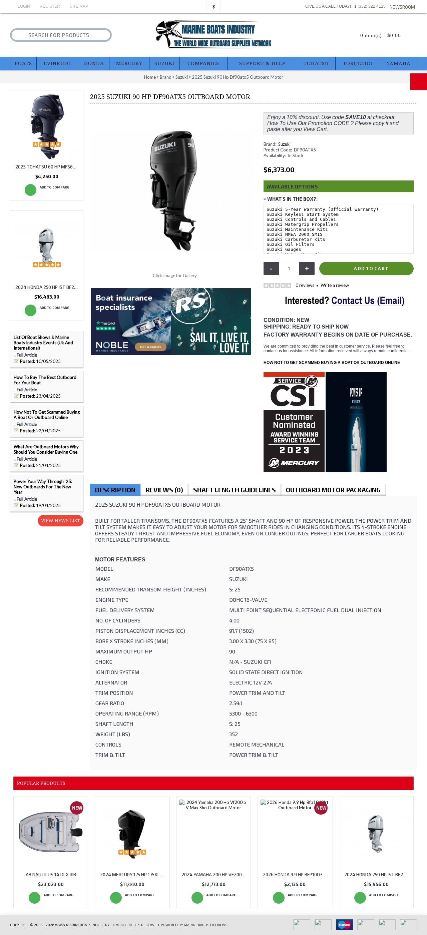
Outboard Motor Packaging (333, 490)
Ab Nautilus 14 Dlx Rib (51, 874)
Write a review (335, 285)
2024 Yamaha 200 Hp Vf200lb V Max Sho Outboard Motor (214, 874)
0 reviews (305, 285)
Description (115, 490)
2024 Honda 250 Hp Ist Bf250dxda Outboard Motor (377, 874)
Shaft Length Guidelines (234, 490)
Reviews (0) (164, 490)
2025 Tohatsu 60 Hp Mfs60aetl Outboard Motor (47, 166)
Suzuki (284, 144)
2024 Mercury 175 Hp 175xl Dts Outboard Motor (133, 874)
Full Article (27, 355)
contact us (273, 351)
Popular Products (41, 783)
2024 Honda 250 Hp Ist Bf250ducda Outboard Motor (47, 287)
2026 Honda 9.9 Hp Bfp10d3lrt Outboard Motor (296, 874)
